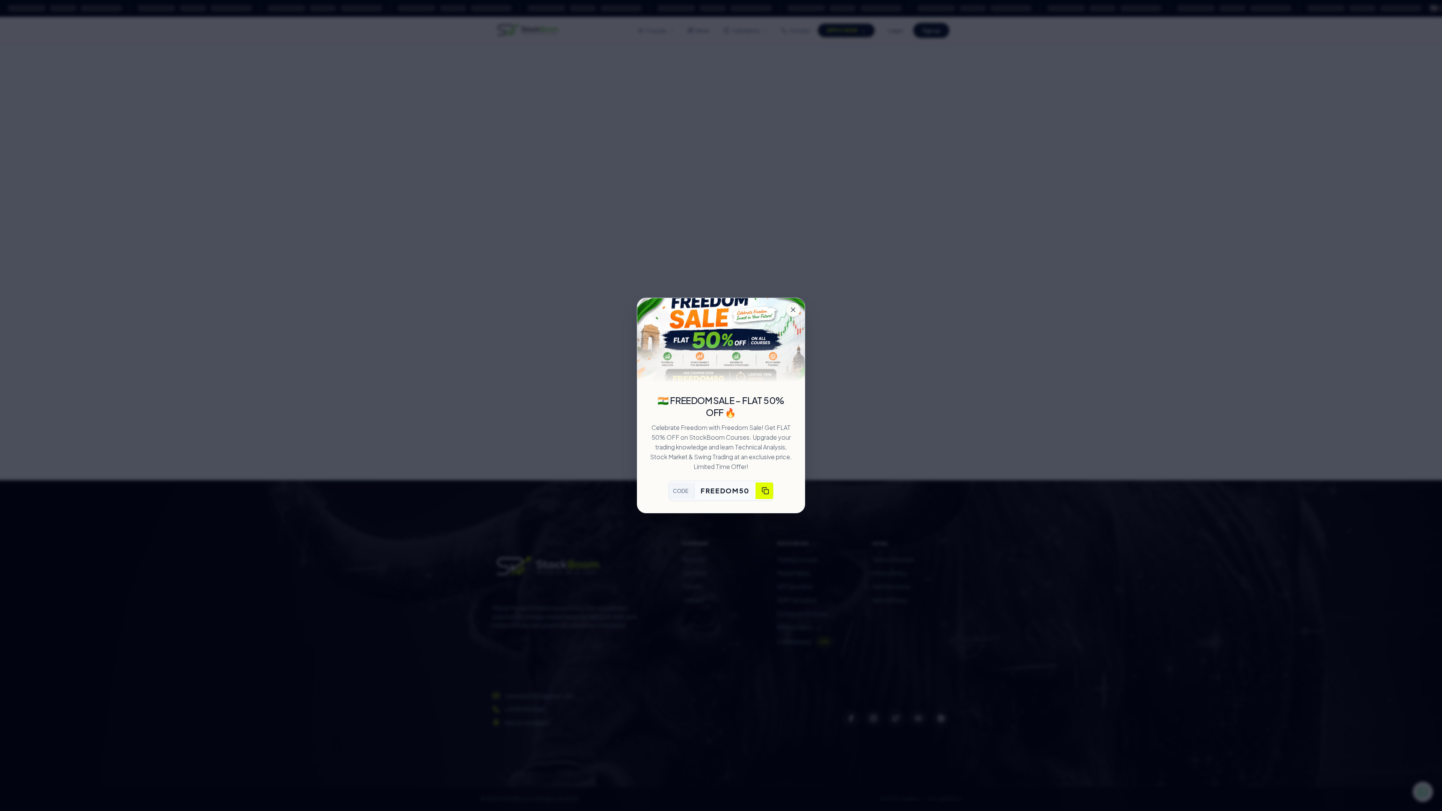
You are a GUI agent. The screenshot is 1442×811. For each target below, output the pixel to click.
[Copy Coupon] (765, 490)
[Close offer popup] (793, 310)
